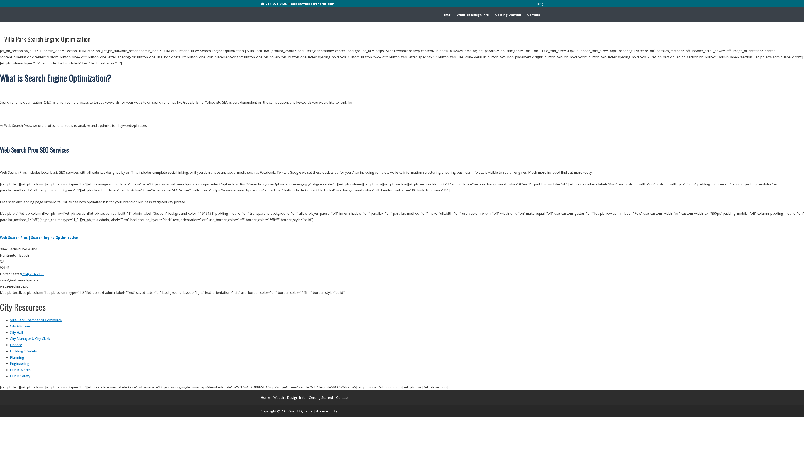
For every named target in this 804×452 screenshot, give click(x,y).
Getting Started (508, 15)
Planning (17, 357)
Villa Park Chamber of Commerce (36, 320)
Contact (533, 15)
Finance (16, 345)
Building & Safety (23, 351)
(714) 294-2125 (32, 274)
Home (446, 15)
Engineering (19, 363)
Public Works (20, 369)
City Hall (16, 332)
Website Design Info (473, 15)
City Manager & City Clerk (30, 338)
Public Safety (20, 376)
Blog (540, 3)
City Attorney (20, 326)
